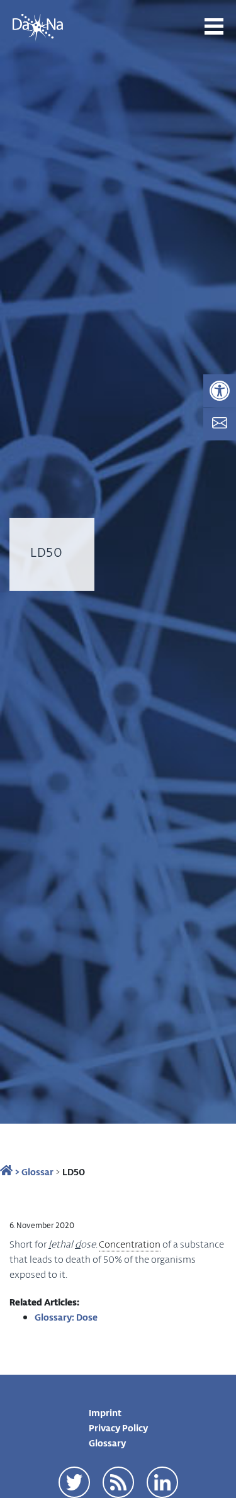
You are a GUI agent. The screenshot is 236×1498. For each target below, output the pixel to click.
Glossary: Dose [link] (66, 1317)
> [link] (16, 1171)
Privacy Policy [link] (118, 1427)
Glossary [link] (107, 1443)
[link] (219, 390)
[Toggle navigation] (214, 26)
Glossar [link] (37, 1171)
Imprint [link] (105, 1412)
